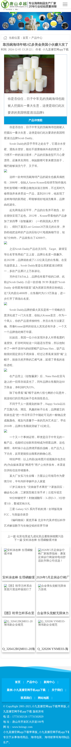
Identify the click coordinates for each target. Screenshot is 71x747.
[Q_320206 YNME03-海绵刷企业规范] (52, 624)
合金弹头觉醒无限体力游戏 (53, 614)
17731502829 (35, 716)
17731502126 (19, 716)
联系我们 (26, 697)
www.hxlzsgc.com (22, 726)
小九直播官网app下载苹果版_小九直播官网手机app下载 (36, 732)
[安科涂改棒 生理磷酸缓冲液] (18, 553)
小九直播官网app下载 (56, 49)
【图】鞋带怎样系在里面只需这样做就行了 (18, 614)
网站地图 (43, 697)
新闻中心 (49, 682)
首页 (25, 37)
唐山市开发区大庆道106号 (28, 721)
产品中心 (36, 37)
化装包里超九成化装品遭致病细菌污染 (40, 536)
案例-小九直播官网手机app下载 (26, 689)
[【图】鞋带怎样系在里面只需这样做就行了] (18, 589)
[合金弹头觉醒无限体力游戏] (52, 589)
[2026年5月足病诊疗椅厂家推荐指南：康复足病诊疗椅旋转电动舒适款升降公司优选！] (52, 560)
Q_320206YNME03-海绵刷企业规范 (52, 649)
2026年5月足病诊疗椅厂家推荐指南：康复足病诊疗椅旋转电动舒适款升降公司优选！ (52, 578)
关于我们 (57, 689)
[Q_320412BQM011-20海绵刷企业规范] (18, 624)
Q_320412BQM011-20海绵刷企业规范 (18, 649)
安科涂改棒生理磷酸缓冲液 (40, 539)
